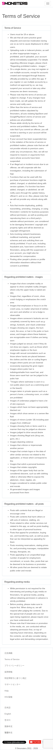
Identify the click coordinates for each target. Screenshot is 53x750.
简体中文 (8, 726)
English (8, 714)
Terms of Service (12, 659)
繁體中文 (8, 732)
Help (7, 691)
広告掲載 (8, 653)
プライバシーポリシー (14, 665)
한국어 (7, 720)
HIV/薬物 (8, 697)
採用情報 (8, 672)
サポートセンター (12, 684)
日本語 (7, 707)
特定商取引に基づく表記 (15, 678)
